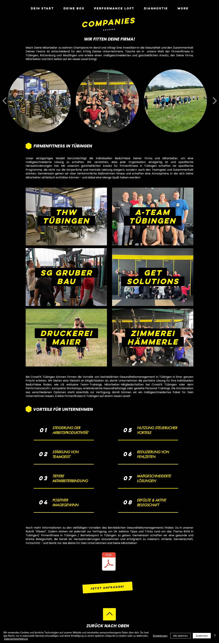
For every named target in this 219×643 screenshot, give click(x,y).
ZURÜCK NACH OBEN (107, 626)
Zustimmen (202, 635)
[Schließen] (215, 635)
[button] (39, 100)
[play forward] (214, 101)
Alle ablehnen (180, 635)
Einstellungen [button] (160, 635)
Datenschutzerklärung (16, 638)
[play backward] (5, 101)
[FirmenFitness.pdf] (109, 562)
